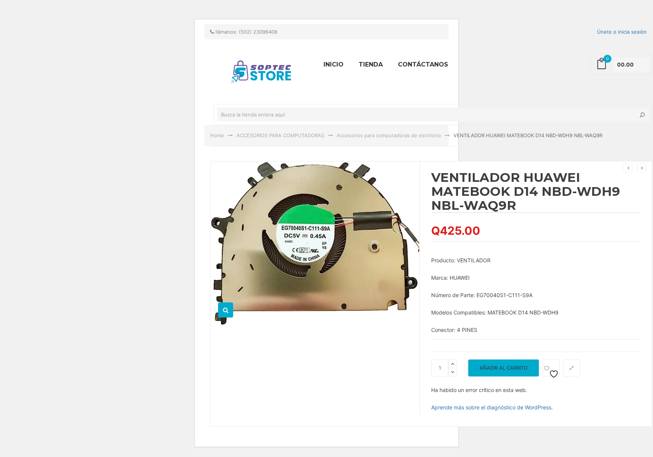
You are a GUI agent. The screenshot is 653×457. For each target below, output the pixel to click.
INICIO (333, 64)
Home (217, 135)
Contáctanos (423, 64)
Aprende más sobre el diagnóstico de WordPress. (492, 407)
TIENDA (371, 64)
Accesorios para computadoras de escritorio (389, 135)
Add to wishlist (551, 367)
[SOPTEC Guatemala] (156, 3)
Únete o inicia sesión (622, 32)
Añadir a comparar (571, 367)
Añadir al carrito (504, 368)
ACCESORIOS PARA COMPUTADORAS (280, 135)
